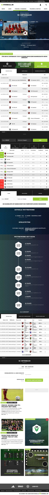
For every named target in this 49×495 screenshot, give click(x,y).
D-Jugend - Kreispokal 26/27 (33, 215)
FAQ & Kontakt (31, 1)
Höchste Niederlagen (40, 316)
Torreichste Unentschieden (24, 316)
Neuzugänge (24, 193)
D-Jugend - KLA (33, 21)
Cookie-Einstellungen (38, 490)
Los (40, 140)
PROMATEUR (3, 1)
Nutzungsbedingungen (17, 490)
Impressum (2, 490)
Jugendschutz (24, 490)
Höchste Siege (9, 316)
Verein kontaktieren (34, 380)
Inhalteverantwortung (30, 490)
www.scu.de (20, 379)
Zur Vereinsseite (24, 16)
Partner (27, 1)
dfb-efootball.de (12, 1)
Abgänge (40, 193)
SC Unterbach (24, 361)
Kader (9, 193)
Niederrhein (27, 13)
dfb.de (8, 1)
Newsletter (36, 1)
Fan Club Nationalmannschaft (19, 1)
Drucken (45, 189)
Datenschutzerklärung (9, 490)
